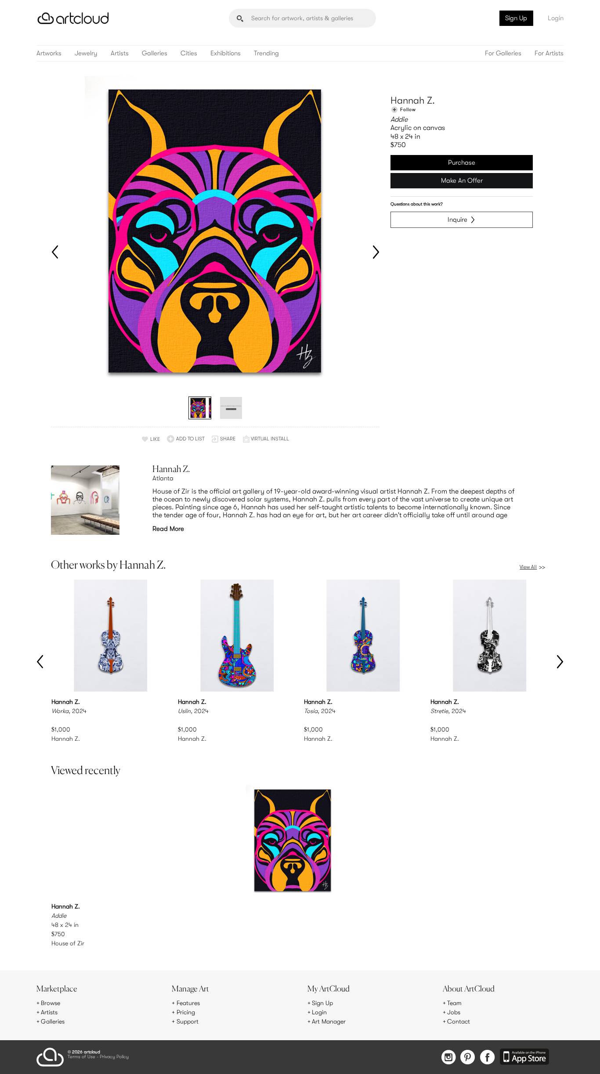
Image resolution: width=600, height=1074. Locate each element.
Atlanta (162, 478)
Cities (189, 53)
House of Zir (67, 943)
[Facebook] (487, 1058)
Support (188, 1021)
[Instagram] (448, 1058)
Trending (266, 53)
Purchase (461, 162)
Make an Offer (462, 180)
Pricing (186, 1012)
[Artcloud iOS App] (524, 1057)
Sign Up (516, 18)
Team (454, 1002)
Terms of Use (81, 1057)
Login (556, 18)
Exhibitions (225, 53)
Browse (50, 1002)
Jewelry (86, 53)
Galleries (154, 53)
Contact (458, 1021)
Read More (168, 529)
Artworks (48, 53)
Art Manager (329, 1021)
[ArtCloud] (73, 18)
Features (188, 1002)
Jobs (453, 1012)
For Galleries (503, 53)
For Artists (549, 53)
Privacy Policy (114, 1057)
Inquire (457, 219)
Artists (120, 53)
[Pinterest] (467, 1058)
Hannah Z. (412, 100)
